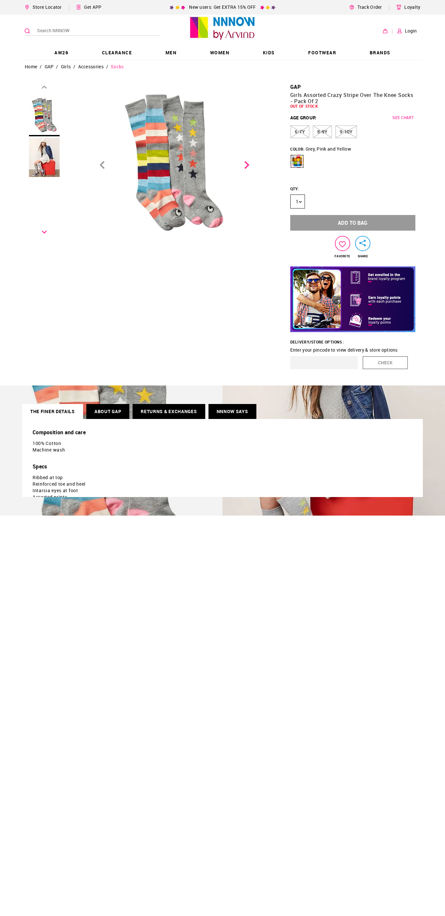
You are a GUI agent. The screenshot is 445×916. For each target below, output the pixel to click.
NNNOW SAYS (232, 411)
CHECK (385, 362)
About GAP (107, 411)
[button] (297, 161)
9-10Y (346, 131)
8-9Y (322, 131)
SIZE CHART (403, 117)
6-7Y (300, 131)
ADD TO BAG (352, 222)
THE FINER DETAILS (52, 411)
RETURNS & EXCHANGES (169, 411)
